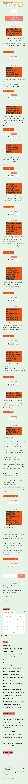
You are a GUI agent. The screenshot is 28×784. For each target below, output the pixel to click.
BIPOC (20, 648)
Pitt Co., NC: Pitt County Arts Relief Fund (12, 148)
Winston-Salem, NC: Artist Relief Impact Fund (13, 110)
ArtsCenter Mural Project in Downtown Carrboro (13, 32)
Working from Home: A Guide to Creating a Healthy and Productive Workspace (14, 725)
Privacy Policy (6, 768)
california (6, 651)
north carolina (8, 678)
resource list (20, 692)
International (20, 666)
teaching (6, 698)
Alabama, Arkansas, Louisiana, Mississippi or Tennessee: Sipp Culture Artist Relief (13, 743)
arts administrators (9, 648)
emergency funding (9, 657)
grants (15, 663)
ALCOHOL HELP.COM (9, 731)
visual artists (7, 704)
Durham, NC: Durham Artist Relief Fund (14, 395)
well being (6, 707)
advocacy (6, 645)
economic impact (9, 654)
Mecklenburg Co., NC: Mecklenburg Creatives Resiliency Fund (13, 228)
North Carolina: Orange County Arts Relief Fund (12, 72)
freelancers (7, 663)
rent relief (11, 692)
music (5, 672)
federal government (10, 660)
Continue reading (8, 52)
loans (9, 669)
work (13, 707)
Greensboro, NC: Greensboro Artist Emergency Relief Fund (13, 314)
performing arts (8, 680)
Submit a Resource (9, 597)
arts (13, 645)
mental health (17, 669)
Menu (14, 11)
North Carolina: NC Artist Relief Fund (13, 431)
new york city (15, 675)
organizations (18, 678)
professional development (12, 689)
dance (13, 651)
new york (6, 675)
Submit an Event (8, 601)
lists (4, 669)
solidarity (18, 695)
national (20, 672)
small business (8, 695)
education (20, 654)
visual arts (16, 704)
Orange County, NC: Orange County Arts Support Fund (13, 188)
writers (18, 707)
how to (21, 663)
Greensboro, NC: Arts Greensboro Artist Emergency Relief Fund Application (13, 518)
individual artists (8, 666)
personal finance (9, 683)
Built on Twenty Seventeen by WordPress (12, 771)
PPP (4, 686)
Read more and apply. (10, 496)
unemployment (8, 701)
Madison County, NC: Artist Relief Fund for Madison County (12, 273)
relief (5, 692)
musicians (12, 672)
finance (20, 660)
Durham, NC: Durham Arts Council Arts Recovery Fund (13, 356)
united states (19, 701)
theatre (13, 698)
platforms (19, 683)
